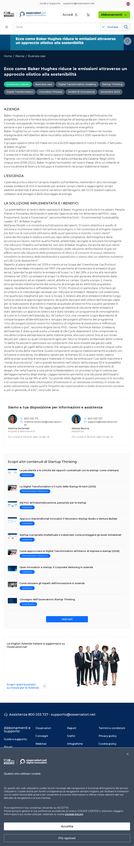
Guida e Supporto (50, 3)
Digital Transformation (20, 91)
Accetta (67, 826)
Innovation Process (50, 91)
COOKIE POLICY (74, 814)
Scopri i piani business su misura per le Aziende (23, 686)
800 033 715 (31, 418)
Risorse (20, 56)
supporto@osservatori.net (102, 421)
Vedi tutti (67, 619)
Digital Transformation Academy (77, 84)
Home (8, 56)
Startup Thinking (112, 84)
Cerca (126, 27)
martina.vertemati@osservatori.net (43, 423)
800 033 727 (95, 418)
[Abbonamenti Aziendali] (44, 686)
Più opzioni (67, 838)
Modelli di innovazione (81, 91)
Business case (37, 56)
